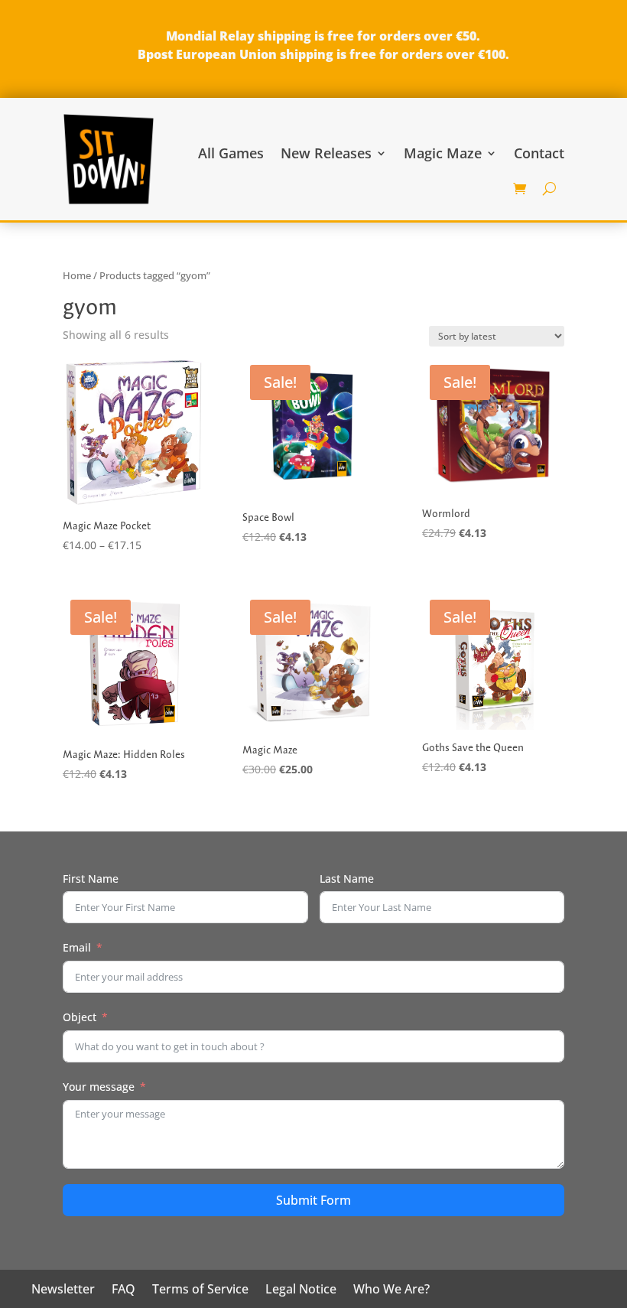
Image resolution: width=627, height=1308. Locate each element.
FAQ (123, 1290)
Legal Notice (300, 1290)
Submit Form (313, 1200)
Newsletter (63, 1290)
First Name (91, 878)
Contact (539, 153)
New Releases (326, 153)
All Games (231, 153)
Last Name (347, 878)
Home (77, 275)
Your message (99, 1086)
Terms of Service (200, 1290)
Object (79, 1017)
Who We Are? (391, 1290)
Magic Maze (443, 153)
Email (77, 947)
